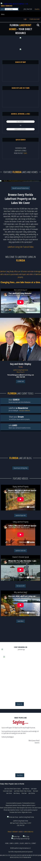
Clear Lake (24, 793)
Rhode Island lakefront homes (11, 810)
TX (20, 857)
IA (14, 855)
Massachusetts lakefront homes (13, 805)
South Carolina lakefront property (28, 810)
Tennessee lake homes (15, 812)
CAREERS (20, 832)
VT (23, 857)
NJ (38, 855)
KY (20, 855)
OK (14, 857)
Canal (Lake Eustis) (7, 791)
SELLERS (22, 843)
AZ (5, 855)
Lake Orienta (31, 793)
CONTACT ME (20, 381)
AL (2, 855)
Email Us (37, 9)
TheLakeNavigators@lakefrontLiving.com (20, 375)
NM (40, 855)
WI (26, 857)
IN (17, 855)
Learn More (20, 621)
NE (37, 855)
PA (17, 857)
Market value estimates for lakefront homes (19, 426)
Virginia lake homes (27, 812)
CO (8, 855)
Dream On (19, 704)
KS (19, 855)
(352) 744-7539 (27, 9)
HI (13, 855)
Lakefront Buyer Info (21, 515)
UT (21, 857)
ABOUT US (27, 843)
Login (25, 19)
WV (28, 857)
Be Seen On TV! (20, 586)
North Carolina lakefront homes (8, 808)
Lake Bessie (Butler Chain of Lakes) (22, 791)
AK (0, 855)
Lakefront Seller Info (20, 551)
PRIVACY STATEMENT (12, 832)
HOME (6, 843)
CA (6, 855)
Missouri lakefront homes (28, 805)
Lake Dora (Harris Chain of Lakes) (12, 789)
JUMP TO (3, 9)
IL (16, 855)
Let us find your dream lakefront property (19, 417)
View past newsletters (24, 410)
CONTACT (33, 843)
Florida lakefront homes (28, 803)
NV (10, 857)
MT (33, 855)
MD (24, 855)
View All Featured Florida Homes (20, 188)
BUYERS (17, 843)
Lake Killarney (26, 789)
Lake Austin (34, 789)
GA (11, 855)
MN (29, 855)
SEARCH (12, 843)
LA (22, 855)
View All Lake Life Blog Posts (20, 468)
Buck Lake (35, 791)
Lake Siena (9, 793)
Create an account (34, 19)
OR (15, 857)
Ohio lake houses (36, 808)
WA (25, 857)
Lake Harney (17, 793)
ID (15, 855)
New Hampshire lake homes (24, 808)
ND (35, 855)
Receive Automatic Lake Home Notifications (19, 400)
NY (12, 857)
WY (30, 857)
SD (19, 857)
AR (3, 855)
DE (9, 855)
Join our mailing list (18, 409)
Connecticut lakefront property (13, 803)
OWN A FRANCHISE (6, 6)
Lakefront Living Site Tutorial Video (21, 246)
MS (31, 855)
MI (27, 855)
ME (26, 855)
